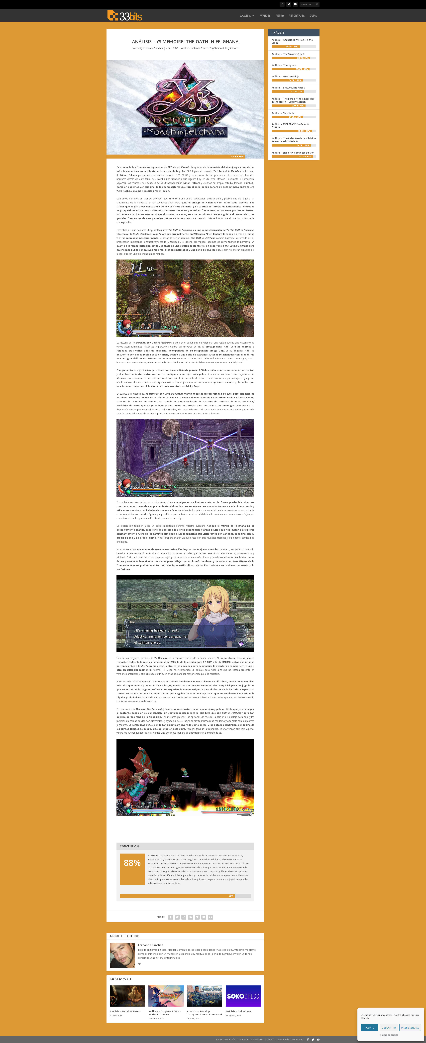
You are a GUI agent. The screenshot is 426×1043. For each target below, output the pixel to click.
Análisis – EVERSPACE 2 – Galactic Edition (291, 126)
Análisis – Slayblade (283, 113)
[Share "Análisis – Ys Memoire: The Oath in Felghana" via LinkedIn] (190, 917)
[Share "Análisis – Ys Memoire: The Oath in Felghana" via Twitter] (177, 917)
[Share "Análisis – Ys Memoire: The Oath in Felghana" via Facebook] (170, 917)
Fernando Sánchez (153, 48)
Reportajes (297, 15)
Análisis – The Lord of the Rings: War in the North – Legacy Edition (293, 100)
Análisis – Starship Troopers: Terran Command (204, 1013)
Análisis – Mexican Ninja (286, 76)
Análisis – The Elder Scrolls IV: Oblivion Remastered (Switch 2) (294, 140)
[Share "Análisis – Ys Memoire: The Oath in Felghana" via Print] (210, 917)
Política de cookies (389, 1035)
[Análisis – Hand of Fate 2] (127, 996)
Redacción (229, 1039)
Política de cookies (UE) (290, 1039)
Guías (313, 15)
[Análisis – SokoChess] (243, 996)
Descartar (389, 1027)
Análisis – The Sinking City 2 (288, 54)
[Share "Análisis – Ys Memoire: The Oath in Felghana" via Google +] (184, 917)
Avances (265, 15)
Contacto (270, 1039)
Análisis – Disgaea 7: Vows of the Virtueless (164, 1013)
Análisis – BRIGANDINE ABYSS (288, 87)
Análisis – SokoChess (238, 1011)
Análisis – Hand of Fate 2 (125, 1011)
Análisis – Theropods (284, 65)
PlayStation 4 (217, 48)
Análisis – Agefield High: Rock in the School (292, 41)
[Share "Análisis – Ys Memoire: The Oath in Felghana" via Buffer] (197, 917)
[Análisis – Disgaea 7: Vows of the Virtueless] (166, 996)
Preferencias (410, 1027)
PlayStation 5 (232, 48)
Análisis (245, 15)
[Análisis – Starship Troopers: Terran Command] (204, 996)
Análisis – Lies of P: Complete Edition (293, 152)
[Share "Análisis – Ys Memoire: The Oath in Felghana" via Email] (204, 917)
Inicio (219, 1039)
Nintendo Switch (199, 48)
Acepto (370, 1027)
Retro (280, 15)
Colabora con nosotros (250, 1039)
